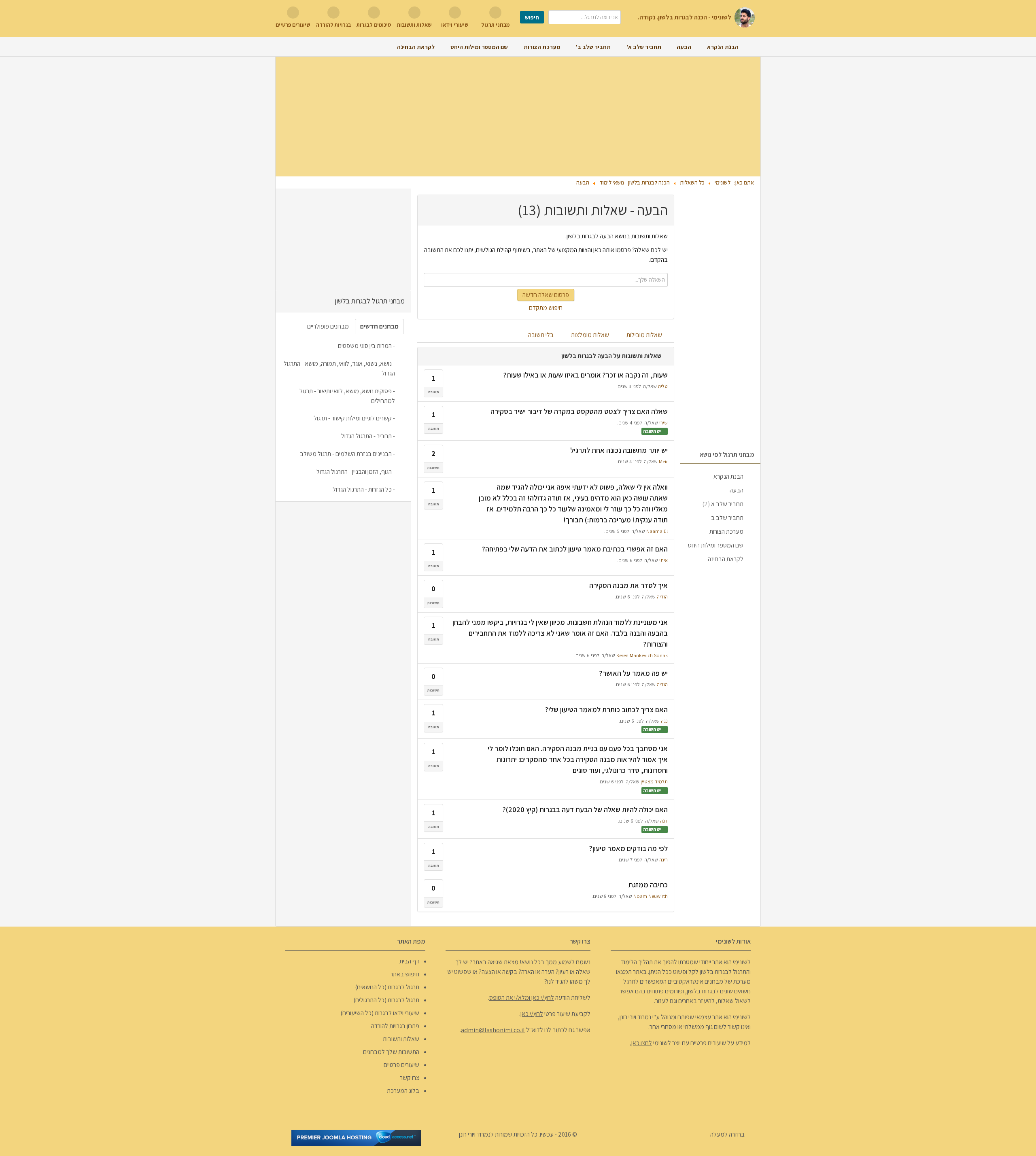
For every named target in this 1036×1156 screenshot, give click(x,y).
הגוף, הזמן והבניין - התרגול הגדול (354, 471)
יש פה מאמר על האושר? (633, 673)
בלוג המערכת (403, 1090)
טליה (663, 386)
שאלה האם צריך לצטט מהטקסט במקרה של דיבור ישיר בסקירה (579, 411)
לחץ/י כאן (531, 1014)
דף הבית (409, 961)
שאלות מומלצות (590, 335)
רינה (663, 859)
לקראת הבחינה (725, 559)
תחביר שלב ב (727, 517)
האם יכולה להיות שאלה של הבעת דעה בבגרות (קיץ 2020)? (585, 809)
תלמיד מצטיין (654, 781)
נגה (664, 720)
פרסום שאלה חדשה (545, 295)
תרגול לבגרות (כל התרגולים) (386, 1000)
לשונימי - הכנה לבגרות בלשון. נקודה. (684, 17)
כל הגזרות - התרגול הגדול (362, 489)
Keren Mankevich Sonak (642, 655)
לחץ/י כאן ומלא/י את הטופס (521, 997)
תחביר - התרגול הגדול (366, 436)
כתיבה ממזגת (648, 884)
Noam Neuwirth (650, 896)
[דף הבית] (749, 46)
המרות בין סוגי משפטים (365, 345)
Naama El (657, 531)
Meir (663, 461)
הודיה (662, 596)
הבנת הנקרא (728, 476)
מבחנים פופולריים (328, 326)
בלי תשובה (541, 335)
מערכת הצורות (726, 531)
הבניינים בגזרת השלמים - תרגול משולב (346, 454)
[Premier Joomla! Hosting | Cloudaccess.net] (356, 1137)
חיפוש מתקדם (546, 307)
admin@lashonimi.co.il (493, 1030)
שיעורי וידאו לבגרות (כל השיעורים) (379, 1013)
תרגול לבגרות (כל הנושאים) (387, 987)
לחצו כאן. (641, 1043)
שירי (663, 422)
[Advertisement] (518, 116)
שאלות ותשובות (401, 1039)
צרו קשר (409, 1077)
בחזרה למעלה (728, 1134)
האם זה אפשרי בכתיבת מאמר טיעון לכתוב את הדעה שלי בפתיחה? (575, 549)
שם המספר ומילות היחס (715, 545)
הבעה (736, 490)
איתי (663, 560)
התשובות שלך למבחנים (391, 1052)
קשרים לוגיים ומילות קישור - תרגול (353, 418)
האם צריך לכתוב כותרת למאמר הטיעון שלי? (606, 709)
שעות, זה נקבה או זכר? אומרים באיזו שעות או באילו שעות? (585, 375)
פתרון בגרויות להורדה (395, 1026)
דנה (664, 820)
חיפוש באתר (404, 974)
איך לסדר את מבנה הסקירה (628, 585)
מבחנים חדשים (379, 326)
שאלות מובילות (644, 335)
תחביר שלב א (722, 504)
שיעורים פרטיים (401, 1065)
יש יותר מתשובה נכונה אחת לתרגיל (619, 450)
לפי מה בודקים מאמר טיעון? (628, 848)
